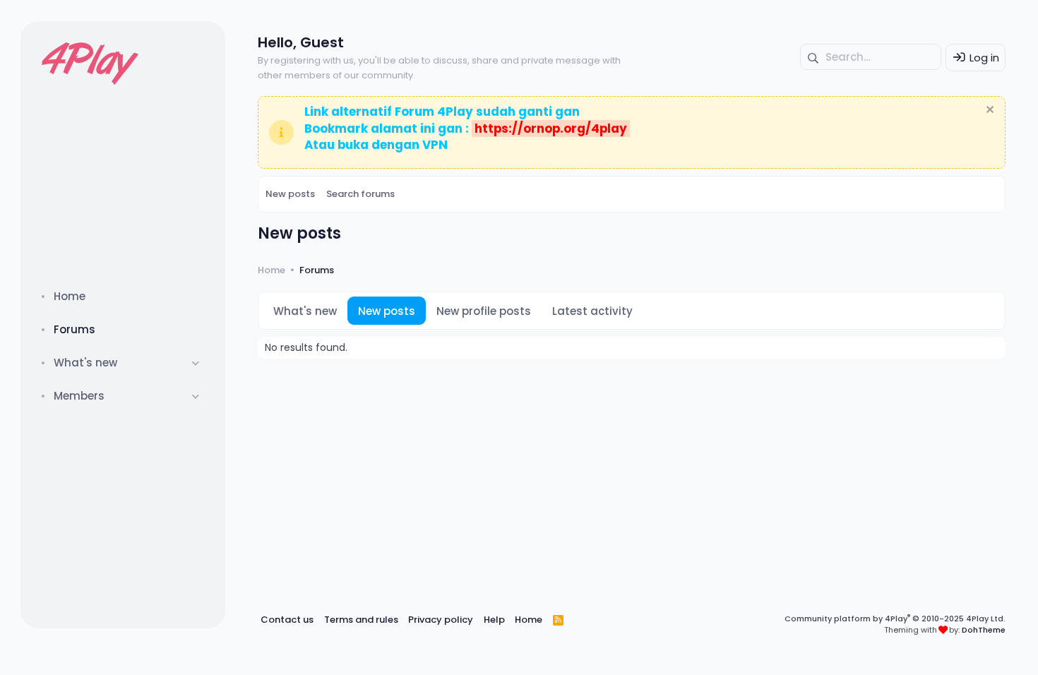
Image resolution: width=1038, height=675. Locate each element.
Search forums (360, 194)
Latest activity (592, 311)
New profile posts (483, 311)
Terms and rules (361, 619)
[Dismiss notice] (988, 111)
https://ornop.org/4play (551, 128)
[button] (196, 362)
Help (494, 619)
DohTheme (984, 629)
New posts (290, 194)
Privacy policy (440, 619)
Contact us (287, 619)
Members (79, 395)
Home (69, 296)
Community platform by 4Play (895, 618)
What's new (85, 362)
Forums (74, 329)
